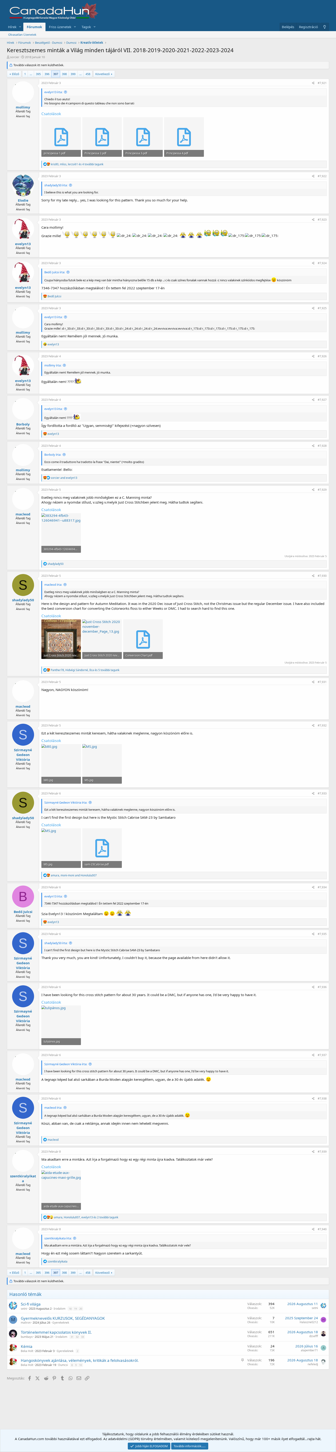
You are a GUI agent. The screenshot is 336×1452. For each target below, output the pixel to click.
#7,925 (322, 308)
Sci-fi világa (31, 1304)
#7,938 (322, 1098)
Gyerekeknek (60, 1323)
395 (38, 74)
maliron (26, 1323)
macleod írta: (53, 584)
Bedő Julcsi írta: (54, 272)
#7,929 (322, 490)
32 (77, 1336)
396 (47, 74)
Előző (15, 74)
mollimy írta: (52, 365)
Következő (102, 74)
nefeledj (313, 1364)
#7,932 (322, 725)
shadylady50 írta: (55, 185)
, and (74, 875)
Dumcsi (63, 1365)
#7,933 (322, 793)
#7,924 (322, 263)
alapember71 (309, 1350)
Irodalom (59, 1309)
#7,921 (322, 83)
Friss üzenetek (60, 26)
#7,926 (322, 356)
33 (82, 1336)
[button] (20, 27)
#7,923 (322, 220)
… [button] (31, 74)
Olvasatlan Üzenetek (22, 35)
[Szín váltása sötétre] (324, 27)
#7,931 (322, 682)
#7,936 (322, 987)
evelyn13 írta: (53, 92)
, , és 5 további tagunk (85, 670)
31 (72, 1336)
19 (75, 1308)
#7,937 (322, 1055)
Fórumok (34, 26)
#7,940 (322, 1229)
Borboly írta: (52, 454)
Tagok (86, 26)
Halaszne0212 (309, 1322)
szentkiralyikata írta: (58, 1238)
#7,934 (322, 887)
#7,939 (322, 1152)
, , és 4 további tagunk (77, 164)
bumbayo (27, 1337)
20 (80, 1308)
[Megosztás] (313, 83)
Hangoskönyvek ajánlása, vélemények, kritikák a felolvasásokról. (80, 1360)
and (64, 478)
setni (24, 1309)
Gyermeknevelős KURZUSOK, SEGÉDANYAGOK (63, 1318)
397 (55, 74)
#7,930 (322, 576)
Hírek (12, 26)
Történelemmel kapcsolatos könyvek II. (56, 1332)
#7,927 (322, 400)
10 (80, 1365)
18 (70, 1308)
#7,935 (322, 934)
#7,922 (322, 176)
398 (64, 74)
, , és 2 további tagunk (86, 1217)
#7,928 (322, 446)
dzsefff (313, 1336)
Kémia (26, 1346)
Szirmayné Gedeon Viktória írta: (65, 802)
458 (87, 74)
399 (73, 74)
